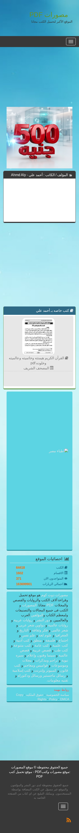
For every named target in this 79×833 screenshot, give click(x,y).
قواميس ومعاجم (36, 665)
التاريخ (24, 630)
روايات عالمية (57, 625)
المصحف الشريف (36, 368)
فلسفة (50, 640)
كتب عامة (42, 645)
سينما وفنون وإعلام (41, 655)
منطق (37, 640)
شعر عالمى (59, 630)
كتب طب (61, 650)
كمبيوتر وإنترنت (45, 670)
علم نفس (28, 635)
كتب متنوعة (22, 645)
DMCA (64, 699)
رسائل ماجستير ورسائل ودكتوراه (41, 675)
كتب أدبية (23, 640)
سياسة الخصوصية (57, 694)
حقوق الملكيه (34, 694)
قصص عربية (42, 650)
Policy (53, 699)
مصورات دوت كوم (54, 595)
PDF (50, 605)
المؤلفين (36, 615)
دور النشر (43, 620)
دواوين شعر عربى (31, 625)
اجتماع (63, 640)
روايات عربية (23, 620)
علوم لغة (45, 635)
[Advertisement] (39, 79)
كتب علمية (60, 645)
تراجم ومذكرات (46, 660)
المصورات (29, 605)
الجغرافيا (61, 635)
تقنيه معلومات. (57, 680)
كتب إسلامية (21, 670)
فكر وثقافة (40, 630)
